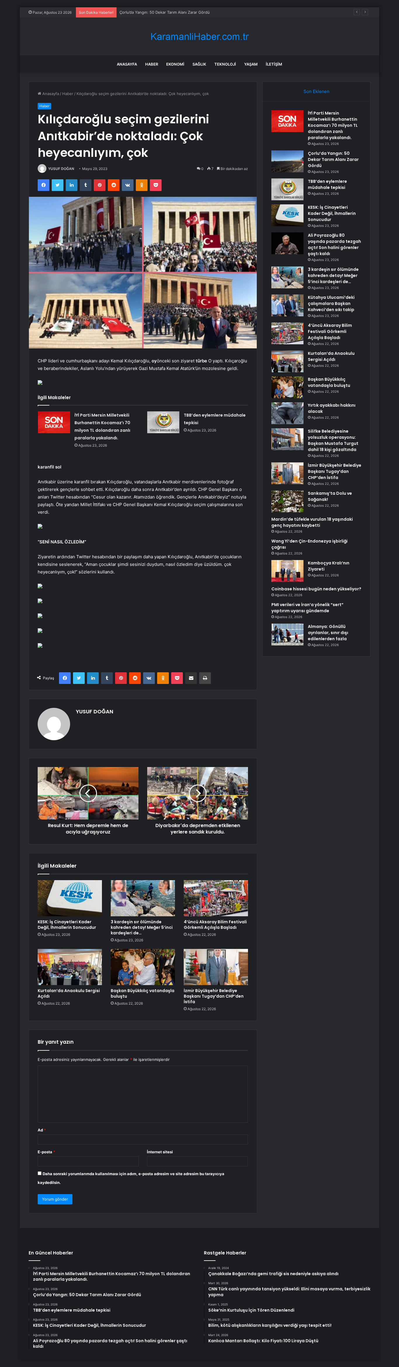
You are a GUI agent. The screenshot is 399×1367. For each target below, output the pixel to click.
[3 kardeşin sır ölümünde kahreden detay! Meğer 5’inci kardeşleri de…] (143, 898)
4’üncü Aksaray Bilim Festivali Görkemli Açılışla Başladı (215, 924)
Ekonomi (175, 64)
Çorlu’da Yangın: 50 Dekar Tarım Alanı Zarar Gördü (333, 159)
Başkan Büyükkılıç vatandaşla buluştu (142, 993)
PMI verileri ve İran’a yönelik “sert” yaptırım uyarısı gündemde (307, 608)
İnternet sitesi (160, 1152)
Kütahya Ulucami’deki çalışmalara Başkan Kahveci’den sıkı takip (331, 303)
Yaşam (251, 64)
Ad (42, 1130)
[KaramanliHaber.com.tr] (199, 36)
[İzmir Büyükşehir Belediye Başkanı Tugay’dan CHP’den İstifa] (216, 967)
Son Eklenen (316, 91)
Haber (151, 64)
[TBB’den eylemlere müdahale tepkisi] (163, 422)
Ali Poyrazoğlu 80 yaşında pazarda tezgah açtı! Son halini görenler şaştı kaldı (334, 244)
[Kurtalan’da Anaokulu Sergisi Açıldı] (70, 967)
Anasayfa (127, 64)
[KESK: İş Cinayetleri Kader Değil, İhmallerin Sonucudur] (70, 898)
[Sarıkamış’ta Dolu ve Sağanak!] (287, 501)
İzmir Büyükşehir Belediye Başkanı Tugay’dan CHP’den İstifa (214, 996)
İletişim (274, 64)
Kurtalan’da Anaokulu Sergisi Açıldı (69, 993)
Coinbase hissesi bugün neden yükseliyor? (316, 589)
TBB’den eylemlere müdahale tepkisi (152, 12)
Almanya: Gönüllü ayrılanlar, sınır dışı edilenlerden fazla (328, 633)
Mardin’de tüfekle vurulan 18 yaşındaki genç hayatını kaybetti (312, 522)
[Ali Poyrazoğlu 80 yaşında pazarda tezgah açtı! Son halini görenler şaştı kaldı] (287, 243)
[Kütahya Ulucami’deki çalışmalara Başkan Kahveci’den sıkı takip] (287, 305)
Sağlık (199, 64)
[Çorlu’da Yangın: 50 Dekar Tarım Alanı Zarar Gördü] (287, 161)
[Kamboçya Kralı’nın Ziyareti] (287, 571)
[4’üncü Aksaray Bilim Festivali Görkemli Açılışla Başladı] (216, 898)
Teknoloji (225, 64)
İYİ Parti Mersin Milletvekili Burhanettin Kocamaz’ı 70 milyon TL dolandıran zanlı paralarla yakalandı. (333, 125)
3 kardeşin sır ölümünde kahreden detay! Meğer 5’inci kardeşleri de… (142, 927)
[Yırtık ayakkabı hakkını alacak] (287, 413)
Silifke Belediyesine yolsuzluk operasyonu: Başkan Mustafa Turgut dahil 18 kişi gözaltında (333, 440)
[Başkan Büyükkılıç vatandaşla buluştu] (143, 967)
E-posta (46, 1152)
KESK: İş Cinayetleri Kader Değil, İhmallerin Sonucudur (67, 924)
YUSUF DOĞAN (61, 168)
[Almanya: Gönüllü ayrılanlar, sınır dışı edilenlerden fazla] (287, 634)
